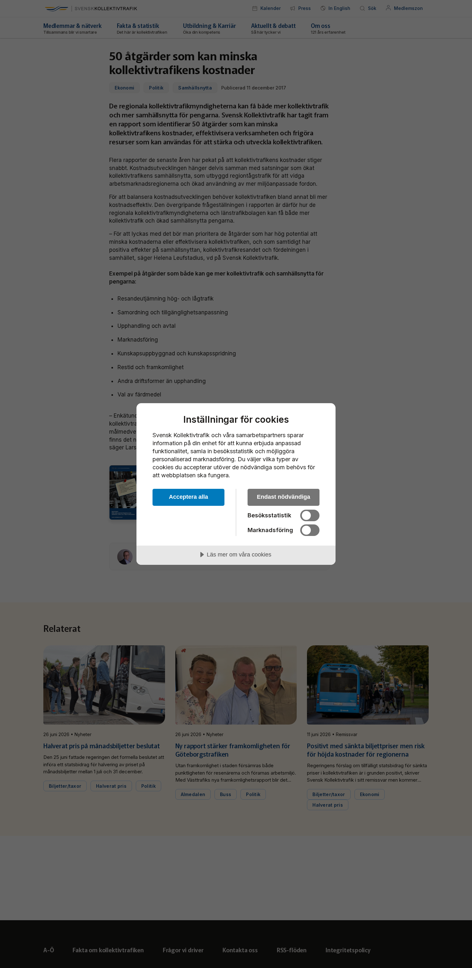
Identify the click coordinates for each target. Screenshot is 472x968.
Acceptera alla (188, 497)
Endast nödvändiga (283, 497)
